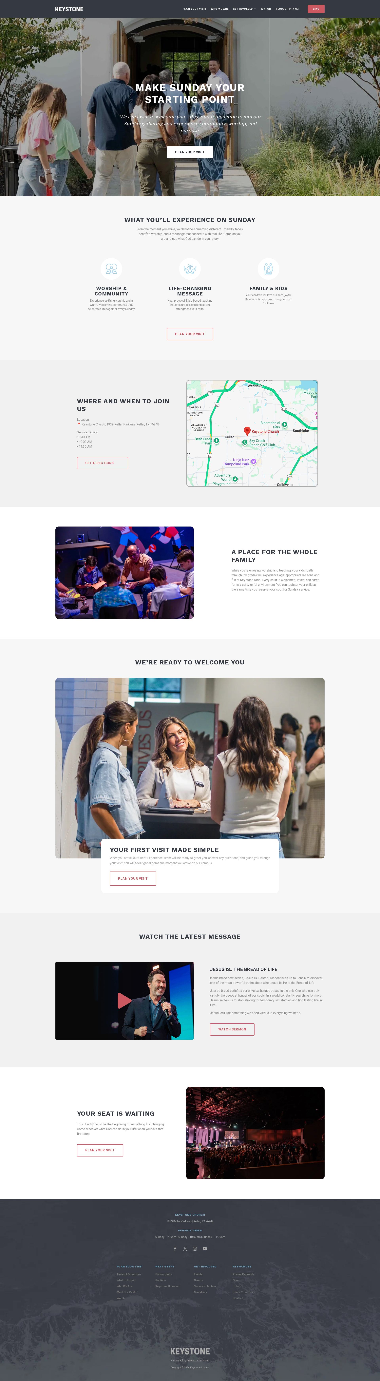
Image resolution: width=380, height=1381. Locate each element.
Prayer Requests (243, 1274)
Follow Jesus (164, 1274)
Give (316, 9)
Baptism (160, 1280)
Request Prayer (288, 9)
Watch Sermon (232, 1029)
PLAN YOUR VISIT (190, 334)
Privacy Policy (178, 1360)
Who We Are (220, 9)
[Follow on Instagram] (195, 1249)
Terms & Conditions (198, 1360)
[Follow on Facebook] (175, 1249)
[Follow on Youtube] (205, 1249)
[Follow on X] (185, 1249)
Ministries (200, 1292)
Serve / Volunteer (205, 1286)
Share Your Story (244, 1292)
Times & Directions (129, 1274)
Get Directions (99, 463)
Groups (199, 1280)
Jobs (236, 1286)
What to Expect (126, 1280)
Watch (266, 9)
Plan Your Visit (194, 9)
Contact (238, 1298)
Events (198, 1274)
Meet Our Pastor (127, 1292)
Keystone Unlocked (167, 1286)
